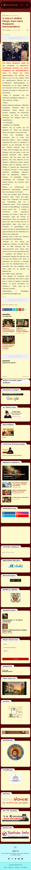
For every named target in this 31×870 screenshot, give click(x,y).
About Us (11, 867)
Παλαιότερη (25, 376)
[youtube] (22, 516)
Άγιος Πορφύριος (14, 15)
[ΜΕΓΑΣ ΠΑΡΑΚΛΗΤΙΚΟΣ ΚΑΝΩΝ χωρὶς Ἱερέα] (6, 492)
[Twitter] (14, 309)
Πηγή (4, 291)
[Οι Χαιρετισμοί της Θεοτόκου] (6, 499)
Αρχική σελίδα (5, 15)
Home (5, 867)
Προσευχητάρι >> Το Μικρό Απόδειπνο (14, 475)
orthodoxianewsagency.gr (11, 293)
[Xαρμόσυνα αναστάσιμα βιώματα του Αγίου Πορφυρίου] (8, 323)
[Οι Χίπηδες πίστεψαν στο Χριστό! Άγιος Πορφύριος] (8, 340)
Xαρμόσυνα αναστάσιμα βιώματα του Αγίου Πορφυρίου (8, 330)
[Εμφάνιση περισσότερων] (26, 309)
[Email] (23, 309)
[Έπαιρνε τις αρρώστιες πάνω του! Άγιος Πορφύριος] (22, 323)
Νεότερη (5, 376)
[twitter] (8, 516)
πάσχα (16, 304)
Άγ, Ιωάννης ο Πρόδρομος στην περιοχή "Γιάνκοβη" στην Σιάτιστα (19, 484)
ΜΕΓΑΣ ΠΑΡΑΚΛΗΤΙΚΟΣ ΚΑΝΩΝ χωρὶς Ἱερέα (19, 491)
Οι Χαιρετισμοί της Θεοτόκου (20, 497)
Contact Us (17, 867)
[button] (2, 5)
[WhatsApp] (17, 309)
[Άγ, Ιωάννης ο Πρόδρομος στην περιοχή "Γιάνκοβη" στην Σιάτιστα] (6, 484)
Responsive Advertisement (16, 38)
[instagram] (22, 513)
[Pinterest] (20, 309)
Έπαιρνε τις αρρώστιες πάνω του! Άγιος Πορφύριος (22, 330)
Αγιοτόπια (20, 864)
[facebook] (8, 513)
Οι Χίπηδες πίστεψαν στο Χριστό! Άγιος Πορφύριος (8, 346)
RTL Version (24, 867)
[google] (8, 518)
